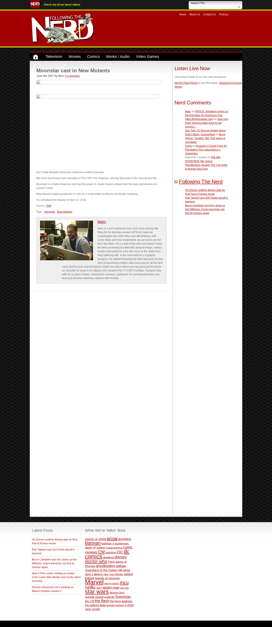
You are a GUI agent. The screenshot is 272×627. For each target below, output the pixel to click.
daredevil (111, 552)
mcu (124, 582)
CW (101, 552)
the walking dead (95, 605)
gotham (121, 566)
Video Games (147, 56)
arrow (112, 538)
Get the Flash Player (186, 82)
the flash (102, 601)
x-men (129, 605)
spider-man (110, 587)
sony (99, 588)
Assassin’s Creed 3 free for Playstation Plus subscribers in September (206, 149)
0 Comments (72, 75)
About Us (194, 14)
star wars (97, 592)
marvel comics (111, 583)
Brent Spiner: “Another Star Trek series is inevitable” (205, 138)
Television (53, 56)
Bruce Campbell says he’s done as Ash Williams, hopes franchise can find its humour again (205, 209)
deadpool (108, 557)
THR (48, 205)
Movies (75, 56)
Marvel (94, 582)
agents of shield (95, 539)
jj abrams (97, 574)
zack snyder (92, 609)
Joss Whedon (116, 574)
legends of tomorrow (107, 578)
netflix (90, 587)
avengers (124, 539)
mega (188, 145)
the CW (89, 601)
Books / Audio (118, 56)
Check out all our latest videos (62, 4)
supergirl (109, 596)
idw (120, 570)
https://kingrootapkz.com (199, 119)
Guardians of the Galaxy (101, 570)
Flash (111, 561)
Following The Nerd (200, 181)
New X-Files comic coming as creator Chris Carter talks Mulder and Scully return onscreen (56, 577)
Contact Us (209, 14)
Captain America (114, 547)
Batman (93, 542)
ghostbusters (105, 566)
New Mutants (64, 211)
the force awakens (121, 601)
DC (120, 552)
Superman (123, 596)
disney (121, 556)
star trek (124, 588)
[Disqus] (101, 344)
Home (182, 14)
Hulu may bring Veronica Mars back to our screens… (206, 123)
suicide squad (94, 596)
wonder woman (115, 605)
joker (106, 574)
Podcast (223, 14)
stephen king (116, 592)
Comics (93, 56)
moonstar (49, 211)
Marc (102, 222)
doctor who (96, 561)
